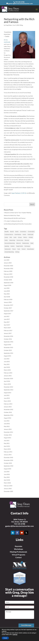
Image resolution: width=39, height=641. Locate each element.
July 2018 (6, 288)
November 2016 (8, 336)
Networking (12, 240)
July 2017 (6, 316)
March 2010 (7, 483)
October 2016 (8, 339)
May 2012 (7, 426)
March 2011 (7, 449)
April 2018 (7, 296)
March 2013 (7, 401)
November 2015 (8, 347)
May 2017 (7, 322)
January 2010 (8, 488)
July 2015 (6, 358)
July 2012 (6, 421)
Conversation (31, 231)
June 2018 (7, 291)
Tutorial (23, 249)
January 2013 (8, 406)
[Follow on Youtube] (22, 533)
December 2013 (8, 387)
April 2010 (7, 480)
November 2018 (8, 277)
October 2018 (8, 280)
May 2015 (7, 364)
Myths (6, 240)
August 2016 (7, 344)
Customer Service (9, 234)
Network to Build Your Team (12, 215)
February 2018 (8, 299)
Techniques (27, 246)
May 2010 (7, 477)
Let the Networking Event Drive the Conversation (18, 224)
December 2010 (8, 457)
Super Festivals (16, 193)
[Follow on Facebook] (17, 533)
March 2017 (7, 327)
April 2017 (7, 325)
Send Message (26, 625)
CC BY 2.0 (23, 193)
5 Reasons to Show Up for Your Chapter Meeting (17, 212)
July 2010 (6, 471)
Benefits (7, 231)
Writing (17, 252)
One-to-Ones (20, 240)
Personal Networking (10, 243)
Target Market (19, 246)
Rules (32, 243)
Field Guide (30, 234)
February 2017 (8, 330)
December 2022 (8, 265)
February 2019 (8, 274)
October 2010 (8, 463)
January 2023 (8, 263)
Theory (14, 249)
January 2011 (8, 454)
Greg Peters (9, 25)
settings (15, 634)
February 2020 (8, 271)
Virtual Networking (9, 252)
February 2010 (8, 485)
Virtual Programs (18, 555)
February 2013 (8, 404)
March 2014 (7, 384)
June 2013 (7, 398)
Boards (12, 231)
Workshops (18, 549)
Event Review (18, 234)
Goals (15, 237)
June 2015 (7, 361)
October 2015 (8, 350)
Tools (18, 249)
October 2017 (8, 308)
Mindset (31, 237)
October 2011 (8, 435)
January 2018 (8, 302)
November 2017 (8, 305)
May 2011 (7, 443)
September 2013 (8, 390)
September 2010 (8, 466)
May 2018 (7, 294)
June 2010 (7, 474)
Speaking (7, 246)
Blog (21, 25)
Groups (20, 237)
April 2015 (7, 367)
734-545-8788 (19, 524)
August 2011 (7, 437)
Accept (5, 638)
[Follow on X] (26, 533)
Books (16, 231)
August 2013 (7, 392)
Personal (27, 240)
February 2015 (8, 373)
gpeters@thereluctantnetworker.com (19, 526)
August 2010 (7, 469)
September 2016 (8, 342)
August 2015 (7, 356)
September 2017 (8, 311)
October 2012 (8, 412)
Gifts (11, 237)
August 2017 (7, 313)
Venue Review (30, 249)
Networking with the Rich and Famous (14, 218)
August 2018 (7, 285)
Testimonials (8, 249)
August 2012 (7, 418)
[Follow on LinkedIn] (13, 533)
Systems (12, 246)
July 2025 (6, 260)
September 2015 (8, 353)
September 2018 (8, 282)
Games (6, 237)
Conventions (23, 231)
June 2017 (7, 319)
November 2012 (8, 409)
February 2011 (8, 452)
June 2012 (7, 423)
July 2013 (6, 395)
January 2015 (8, 375)
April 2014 (7, 381)
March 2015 (7, 370)
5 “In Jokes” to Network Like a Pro (13, 221)
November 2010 (8, 460)
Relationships (25, 243)
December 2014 (8, 378)
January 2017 (8, 333)
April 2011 (7, 446)
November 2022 (8, 268)
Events (24, 234)
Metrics (25, 237)
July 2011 (6, 440)
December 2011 (8, 432)
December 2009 (8, 491)
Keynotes (18, 546)
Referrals (18, 243)
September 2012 (8, 415)
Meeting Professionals (18, 552)
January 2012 (8, 429)
